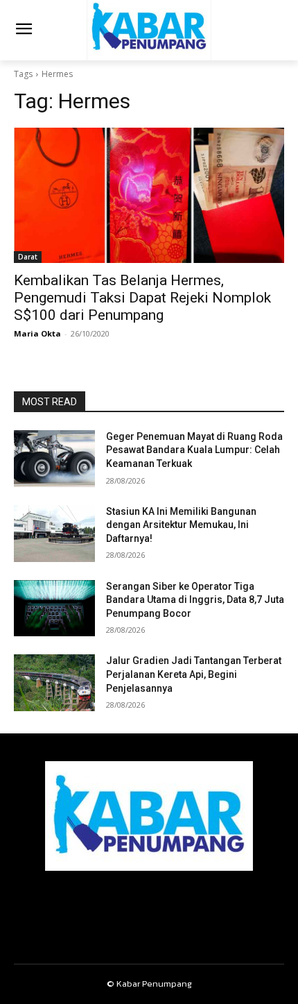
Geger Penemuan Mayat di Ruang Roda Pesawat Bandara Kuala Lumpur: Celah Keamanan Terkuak (194, 450)
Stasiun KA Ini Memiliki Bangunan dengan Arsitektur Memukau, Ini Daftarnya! (181, 525)
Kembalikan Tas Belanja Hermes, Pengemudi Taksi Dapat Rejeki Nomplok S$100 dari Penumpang (142, 297)
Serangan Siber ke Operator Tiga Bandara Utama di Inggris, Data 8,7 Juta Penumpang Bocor (195, 600)
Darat (27, 257)
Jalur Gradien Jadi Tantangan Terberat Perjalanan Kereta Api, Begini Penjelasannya (193, 674)
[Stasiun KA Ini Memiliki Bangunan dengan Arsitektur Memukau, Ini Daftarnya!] (54, 533)
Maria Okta (37, 333)
